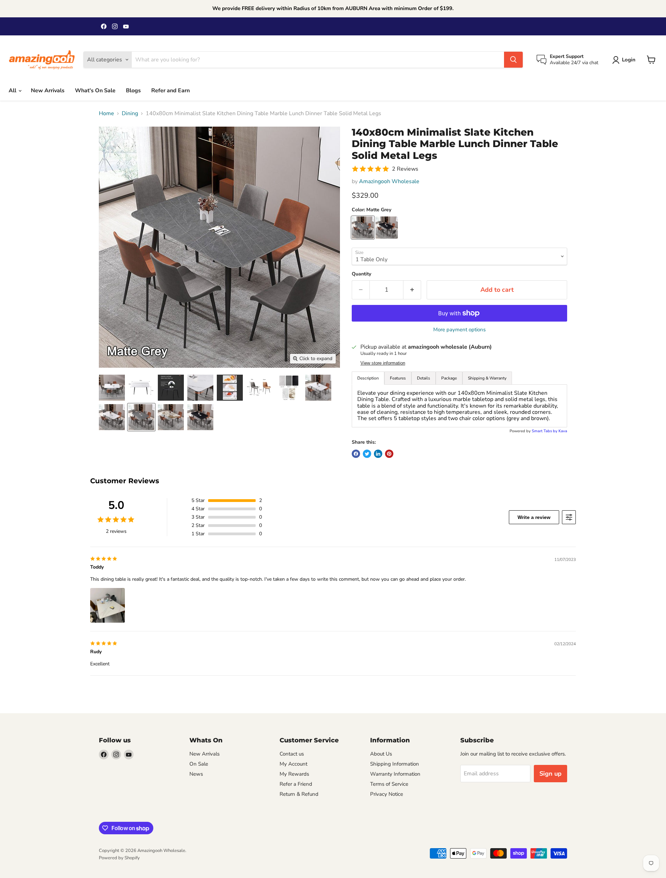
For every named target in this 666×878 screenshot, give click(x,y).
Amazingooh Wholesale (389, 181)
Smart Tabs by (545, 431)
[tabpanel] (459, 405)
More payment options (459, 330)
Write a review (534, 517)
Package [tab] (449, 378)
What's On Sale (95, 90)
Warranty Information (395, 773)
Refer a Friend (296, 784)
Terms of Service (389, 784)
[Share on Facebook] (356, 454)
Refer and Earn (170, 90)
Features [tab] (398, 378)
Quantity (361, 274)
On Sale (198, 763)
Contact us (292, 753)
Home (106, 113)
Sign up (550, 773)
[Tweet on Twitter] (367, 454)
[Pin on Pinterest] (389, 454)
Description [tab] (368, 378)
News (196, 773)
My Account (293, 763)
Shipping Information (394, 763)
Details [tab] (423, 378)
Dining (130, 113)
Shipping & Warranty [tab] (487, 378)
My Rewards (294, 773)
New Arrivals (48, 90)
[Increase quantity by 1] (412, 289)
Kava (562, 431)
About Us (381, 753)
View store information (382, 363)
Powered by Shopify (119, 858)
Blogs (133, 90)
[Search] (513, 60)
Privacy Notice (386, 794)
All (13, 90)
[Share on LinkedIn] (378, 454)
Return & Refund (299, 794)
